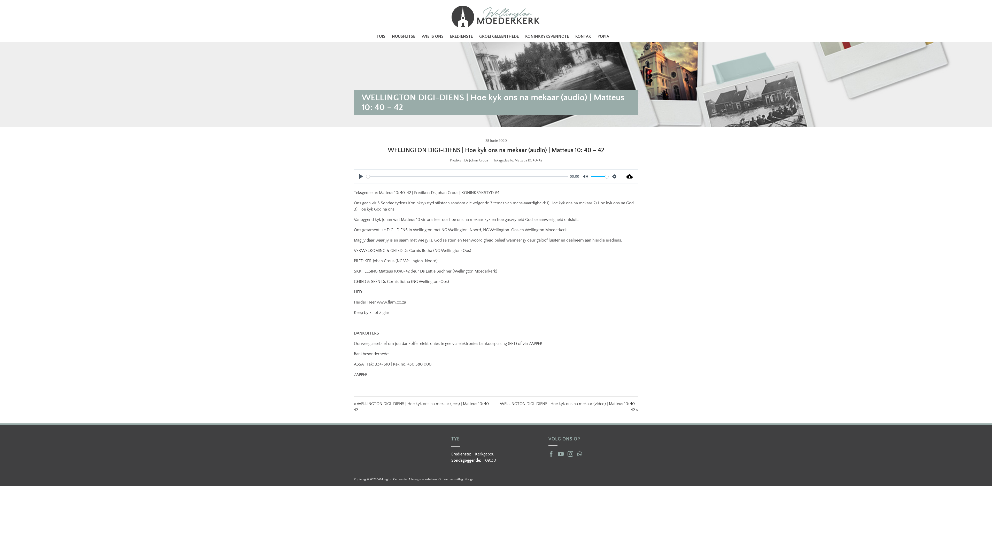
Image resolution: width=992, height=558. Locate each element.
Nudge (468, 479)
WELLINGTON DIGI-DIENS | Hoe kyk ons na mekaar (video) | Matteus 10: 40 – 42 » (569, 406)
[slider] (467, 176)
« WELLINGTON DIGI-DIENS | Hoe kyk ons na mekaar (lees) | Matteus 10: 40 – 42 (423, 406)
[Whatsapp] (579, 454)
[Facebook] (551, 454)
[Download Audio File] (629, 176)
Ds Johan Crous (476, 160)
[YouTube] (561, 454)
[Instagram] (570, 454)
